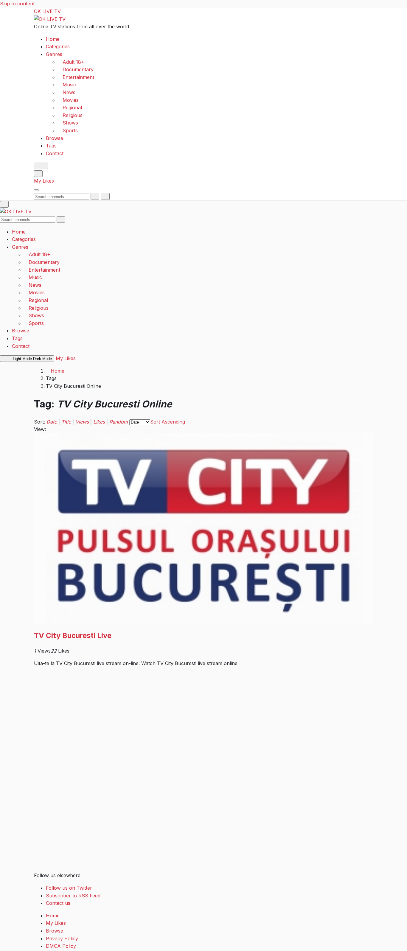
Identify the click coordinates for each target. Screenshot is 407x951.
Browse (54, 138)
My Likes (44, 181)
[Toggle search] (38, 173)
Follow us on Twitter (69, 888)
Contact (54, 153)
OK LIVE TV (47, 11)
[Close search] (105, 196)
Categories (58, 46)
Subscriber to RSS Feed (73, 896)
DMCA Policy (61, 946)
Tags (51, 146)
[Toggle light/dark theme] (41, 166)
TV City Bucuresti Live (72, 635)
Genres (54, 54)
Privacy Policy (62, 938)
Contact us (58, 903)
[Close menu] (4, 204)
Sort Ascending (167, 422)
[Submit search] (95, 196)
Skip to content (17, 4)
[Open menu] (36, 190)
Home (53, 39)
